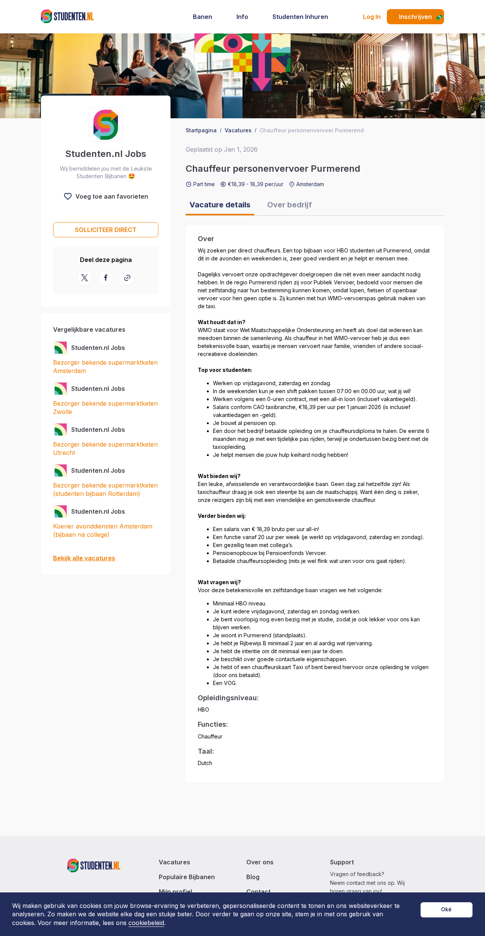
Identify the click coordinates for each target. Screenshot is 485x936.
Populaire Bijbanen (187, 877)
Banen (202, 16)
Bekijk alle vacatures (84, 558)
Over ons (260, 862)
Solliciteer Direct (105, 230)
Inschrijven (415, 16)
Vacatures (174, 862)
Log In (372, 16)
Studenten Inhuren (300, 16)
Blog (253, 877)
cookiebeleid (146, 923)
